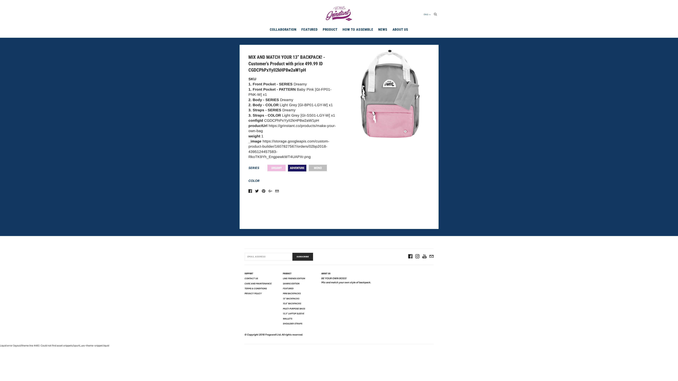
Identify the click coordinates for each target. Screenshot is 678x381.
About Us (400, 29)
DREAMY (276, 168)
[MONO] (318, 168)
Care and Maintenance (258, 283)
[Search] (435, 15)
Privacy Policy (253, 293)
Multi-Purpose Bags (294, 308)
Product (330, 29)
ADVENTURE (297, 168)
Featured (309, 29)
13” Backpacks (291, 298)
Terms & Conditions (256, 288)
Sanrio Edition (291, 283)
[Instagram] (417, 256)
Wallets (287, 319)
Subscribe (303, 257)
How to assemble (358, 29)
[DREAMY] (276, 168)
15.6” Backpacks (292, 303)
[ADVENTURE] (297, 168)
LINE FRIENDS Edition (294, 278)
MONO (318, 168)
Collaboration (283, 29)
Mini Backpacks (292, 293)
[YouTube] (424, 256)
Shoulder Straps (292, 323)
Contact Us (251, 278)
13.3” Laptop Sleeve (293, 313)
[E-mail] (431, 256)
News (382, 29)
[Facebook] (410, 256)
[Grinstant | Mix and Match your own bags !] (339, 14)
